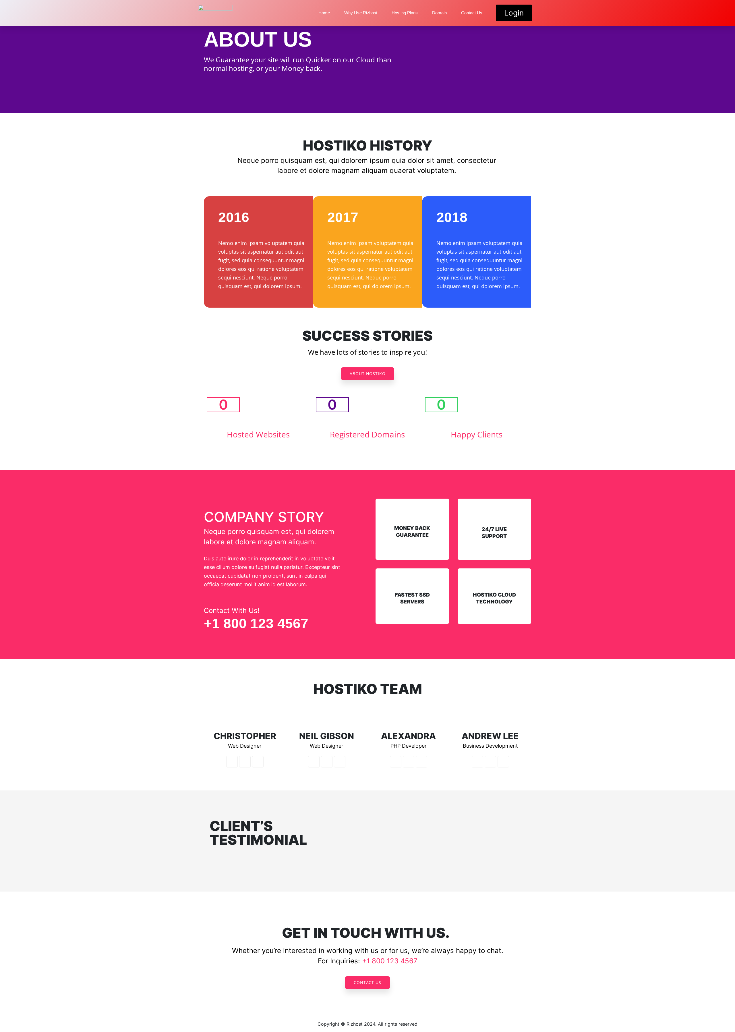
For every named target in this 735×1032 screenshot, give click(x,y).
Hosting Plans (405, 12)
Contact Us (471, 12)
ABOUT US (258, 39)
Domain (439, 12)
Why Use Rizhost (360, 12)
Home (324, 12)
